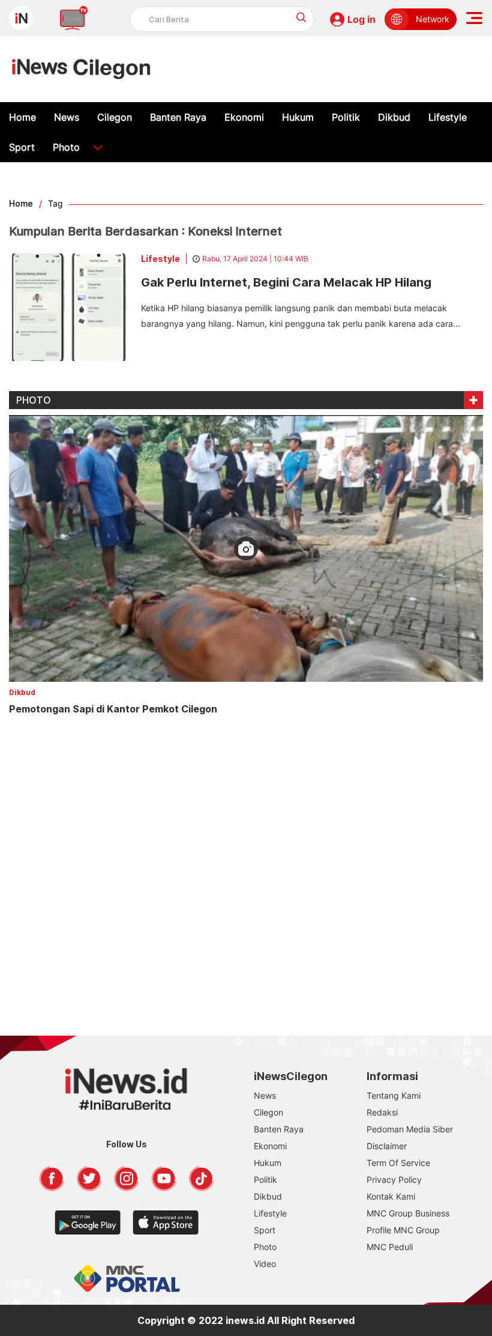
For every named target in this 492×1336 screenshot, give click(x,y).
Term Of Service (398, 1163)
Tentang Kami (394, 1095)
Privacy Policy (394, 1179)
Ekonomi (244, 117)
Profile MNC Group (403, 1230)
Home (22, 117)
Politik (346, 117)
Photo (66, 147)
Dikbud (394, 117)
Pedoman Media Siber (410, 1129)
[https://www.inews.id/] (81, 69)
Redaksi (382, 1112)
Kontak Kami (391, 1196)
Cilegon (114, 117)
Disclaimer (387, 1146)
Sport (22, 147)
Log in (361, 19)
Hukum (298, 117)
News (66, 117)
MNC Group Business (408, 1213)
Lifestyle (447, 117)
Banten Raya (178, 117)
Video (265, 1264)
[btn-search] (301, 17)
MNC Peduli (390, 1247)
